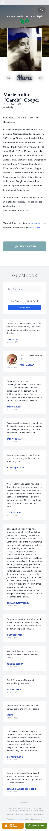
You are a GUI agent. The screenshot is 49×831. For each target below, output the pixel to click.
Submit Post (24, 307)
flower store (34, 227)
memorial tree (36, 223)
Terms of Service (32, 810)
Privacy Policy (17, 810)
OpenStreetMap (27, 815)
